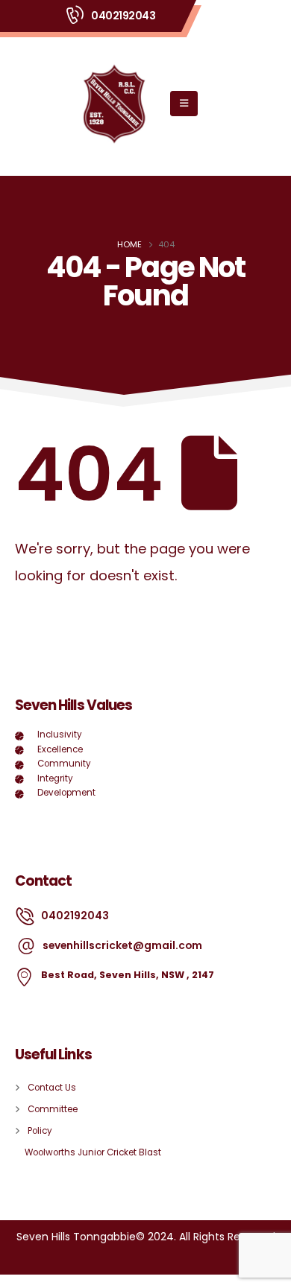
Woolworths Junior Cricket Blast (93, 1152)
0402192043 (123, 15)
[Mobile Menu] (184, 103)
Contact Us (52, 1088)
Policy (40, 1131)
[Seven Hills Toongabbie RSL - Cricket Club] (113, 103)
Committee (53, 1109)
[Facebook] (29, 1192)
